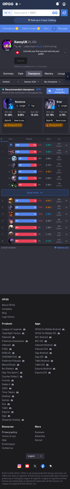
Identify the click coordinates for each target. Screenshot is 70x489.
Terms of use (9, 436)
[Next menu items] (54, 28)
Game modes (30, 28)
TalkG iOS (40, 364)
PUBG (5, 349)
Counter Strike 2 (10, 376)
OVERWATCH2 (9, 357)
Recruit (38, 440)
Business (39, 432)
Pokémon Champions (13, 341)
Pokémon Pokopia (11, 360)
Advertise (40, 436)
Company (7, 309)
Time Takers (8, 392)
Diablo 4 (6, 384)
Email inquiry (8, 444)
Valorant (6, 345)
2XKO (5, 388)
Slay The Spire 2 (10, 372)
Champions (10, 28)
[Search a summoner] (55, 13)
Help (4, 440)
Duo (4, 404)
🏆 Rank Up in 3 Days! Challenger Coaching (45, 20)
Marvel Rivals (8, 364)
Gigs (4, 416)
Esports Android (43, 368)
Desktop (6, 396)
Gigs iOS (39, 357)
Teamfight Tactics (11, 333)
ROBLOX (6, 353)
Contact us (7, 448)
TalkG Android (42, 360)
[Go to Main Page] (8, 4)
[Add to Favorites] (40, 42)
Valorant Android (43, 345)
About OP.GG (8, 305)
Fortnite (6, 380)
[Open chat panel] (67, 76)
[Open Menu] (64, 4)
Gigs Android (41, 353)
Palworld (6, 337)
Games (5, 400)
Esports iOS (41, 372)
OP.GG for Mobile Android (48, 329)
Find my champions (60, 91)
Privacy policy (9, 432)
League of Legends (12, 329)
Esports (6, 412)
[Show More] (18, 4)
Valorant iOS (41, 349)
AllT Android (41, 337)
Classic (49, 28)
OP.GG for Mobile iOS (45, 333)
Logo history (8, 317)
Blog (4, 313)
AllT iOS (39, 341)
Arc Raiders (8, 368)
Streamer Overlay (11, 419)
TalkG (5, 408)
